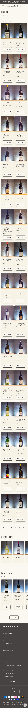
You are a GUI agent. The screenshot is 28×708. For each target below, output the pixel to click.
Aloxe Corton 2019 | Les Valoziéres (20, 72)
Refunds (5, 640)
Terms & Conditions (8, 643)
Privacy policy (6, 704)
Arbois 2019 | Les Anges (19, 389)
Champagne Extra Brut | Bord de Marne (20, 420)
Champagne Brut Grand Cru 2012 (19, 135)
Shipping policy (23, 704)
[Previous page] (3, 527)
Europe (18, 557)
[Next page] (18, 530)
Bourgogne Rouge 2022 (6, 482)
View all (14, 617)
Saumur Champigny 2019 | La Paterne (7, 197)
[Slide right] (17, 565)
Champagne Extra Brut (7, 164)
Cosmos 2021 (19, 196)
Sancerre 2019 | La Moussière (7, 103)
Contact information (14, 706)
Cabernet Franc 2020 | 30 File (17, 596)
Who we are (6, 647)
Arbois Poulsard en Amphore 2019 (7, 512)
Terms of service (14, 704)
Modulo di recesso (8, 650)
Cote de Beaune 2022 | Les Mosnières (20, 42)
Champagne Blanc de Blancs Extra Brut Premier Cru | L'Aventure (7, 229)
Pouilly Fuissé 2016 (7, 419)
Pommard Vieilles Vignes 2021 (19, 228)
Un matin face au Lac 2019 (20, 357)
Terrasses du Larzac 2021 (7, 324)
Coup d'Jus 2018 (6, 134)
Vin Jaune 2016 (6, 41)
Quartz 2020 (18, 511)
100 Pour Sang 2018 (20, 481)
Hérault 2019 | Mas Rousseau (7, 389)
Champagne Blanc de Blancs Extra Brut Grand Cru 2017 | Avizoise (7, 292)
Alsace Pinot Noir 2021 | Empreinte (6, 72)
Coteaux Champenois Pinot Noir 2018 (7, 260)
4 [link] (19, 527)
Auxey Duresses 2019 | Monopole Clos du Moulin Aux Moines (20, 165)
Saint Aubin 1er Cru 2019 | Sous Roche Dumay (20, 103)
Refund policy (23, 702)
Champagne (6, 557)
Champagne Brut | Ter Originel (7, 450)
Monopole (8, 702)
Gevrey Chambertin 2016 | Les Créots (20, 260)
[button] (3, 6)
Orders (4, 637)
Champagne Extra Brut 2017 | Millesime (20, 291)
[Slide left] (10, 565)
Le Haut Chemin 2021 (7, 356)
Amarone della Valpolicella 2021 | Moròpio (6, 596)
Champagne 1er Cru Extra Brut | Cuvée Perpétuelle (20, 450)
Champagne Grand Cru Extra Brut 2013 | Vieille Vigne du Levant (20, 325)
